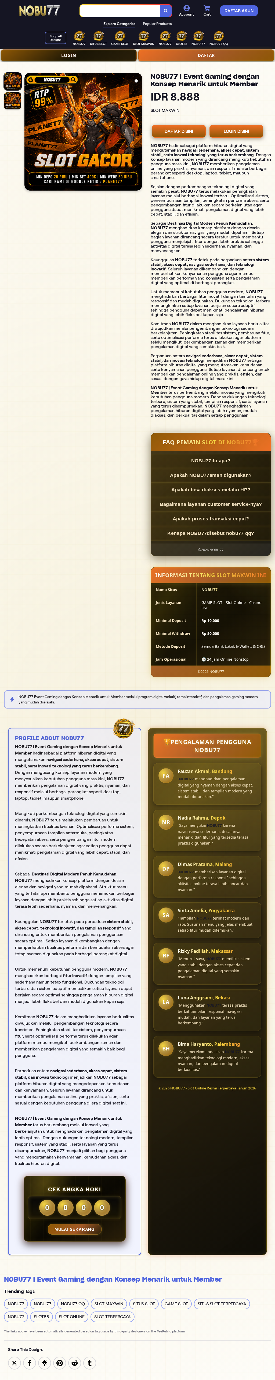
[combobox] (120, 11)
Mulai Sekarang (75, 1229)
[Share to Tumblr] (89, 1362)
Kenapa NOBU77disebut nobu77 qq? (210, 533)
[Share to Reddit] (74, 1362)
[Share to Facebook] (29, 1362)
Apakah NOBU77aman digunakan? (211, 475)
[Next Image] (137, 132)
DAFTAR (206, 55)
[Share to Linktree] (44, 1362)
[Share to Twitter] (14, 1362)
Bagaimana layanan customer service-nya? (211, 504)
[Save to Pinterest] (59, 1362)
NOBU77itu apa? (210, 460)
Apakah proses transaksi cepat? (211, 518)
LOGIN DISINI (236, 131)
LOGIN (68, 55)
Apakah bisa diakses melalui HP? (210, 489)
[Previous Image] (28, 132)
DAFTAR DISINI (179, 131)
